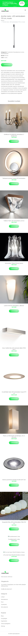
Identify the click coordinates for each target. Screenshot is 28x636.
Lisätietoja (7, 64)
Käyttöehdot (4, 621)
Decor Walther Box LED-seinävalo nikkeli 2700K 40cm (14, 348)
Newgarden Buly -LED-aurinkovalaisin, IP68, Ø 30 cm (14, 522)
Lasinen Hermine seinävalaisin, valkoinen (14, 305)
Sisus (2, 602)
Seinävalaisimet (4, 53)
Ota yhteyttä (4, 618)
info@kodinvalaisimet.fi (6, 589)
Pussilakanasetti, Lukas (14, 539)
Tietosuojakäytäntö (5, 623)
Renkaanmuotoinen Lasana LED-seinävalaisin (14, 178)
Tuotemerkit (10, 52)
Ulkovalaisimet (4, 607)
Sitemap (3, 626)
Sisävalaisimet (16, 52)
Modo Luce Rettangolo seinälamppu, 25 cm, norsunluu (14, 436)
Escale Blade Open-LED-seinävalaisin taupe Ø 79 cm (14, 392)
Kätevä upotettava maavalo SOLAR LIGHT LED (14, 479)
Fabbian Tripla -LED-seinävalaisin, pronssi (14, 220)
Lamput (3, 597)
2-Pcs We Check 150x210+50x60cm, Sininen (14, 555)
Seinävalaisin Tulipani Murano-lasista (14, 263)
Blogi (2, 616)
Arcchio (22, 52)
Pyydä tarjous (22, 3)
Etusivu (2, 20)
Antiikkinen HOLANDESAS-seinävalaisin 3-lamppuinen (14, 135)
